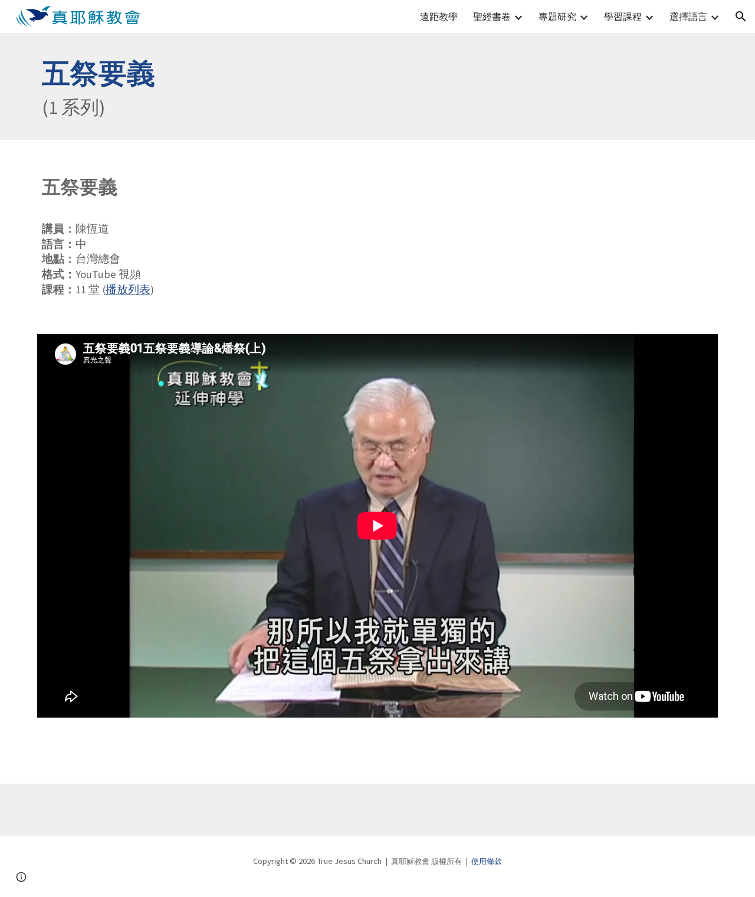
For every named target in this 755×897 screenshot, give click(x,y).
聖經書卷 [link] (492, 16)
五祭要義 (98, 73)
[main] (377, 86)
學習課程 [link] (623, 16)
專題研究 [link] (557, 16)
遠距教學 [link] (439, 16)
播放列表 (128, 289)
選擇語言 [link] (688, 16)
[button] (741, 16)
